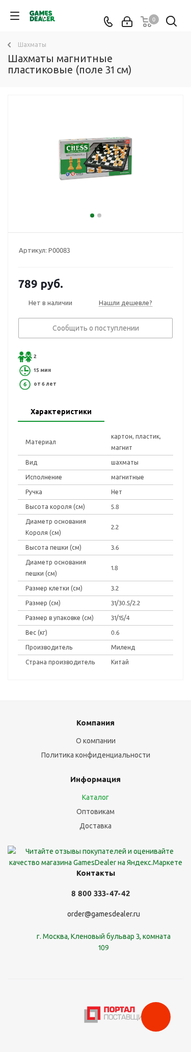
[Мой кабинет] (127, 22)
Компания (95, 722)
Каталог (95, 797)
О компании (96, 741)
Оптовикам (95, 811)
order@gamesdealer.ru (103, 914)
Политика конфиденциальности (95, 755)
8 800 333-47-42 (100, 893)
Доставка (95, 826)
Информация (95, 779)
